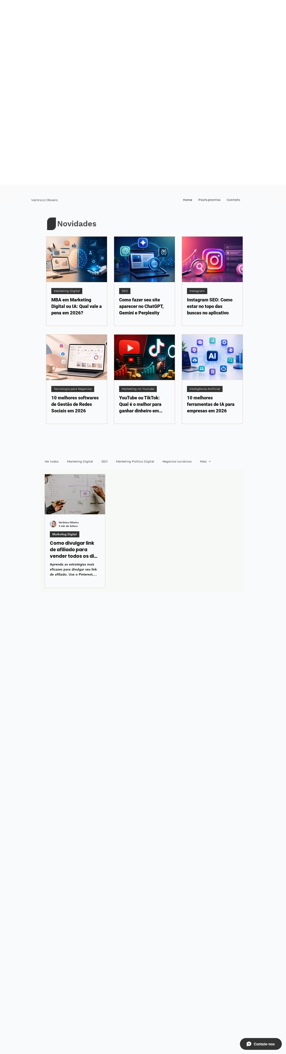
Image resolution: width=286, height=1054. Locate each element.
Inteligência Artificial (204, 389)
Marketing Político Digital (135, 461)
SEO (125, 291)
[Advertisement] (125, 29)
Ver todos (52, 461)
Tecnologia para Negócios (73, 389)
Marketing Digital (67, 291)
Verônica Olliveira (44, 200)
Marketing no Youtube (138, 389)
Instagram (197, 291)
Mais (203, 461)
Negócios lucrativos (177, 461)
